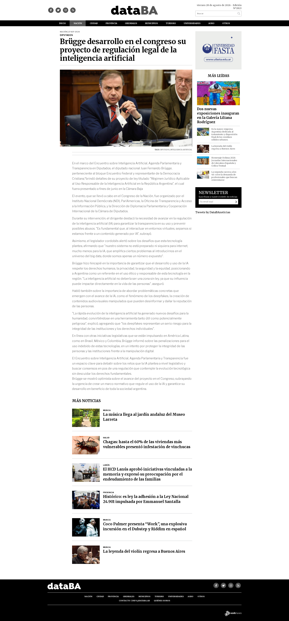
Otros (226, 23)
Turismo (171, 23)
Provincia (111, 23)
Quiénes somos (162, 600)
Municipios (151, 23)
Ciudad (94, 23)
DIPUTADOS (165, 150)
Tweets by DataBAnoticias (212, 212)
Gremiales (131, 23)
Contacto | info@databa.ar (134, 600)
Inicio (62, 23)
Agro (211, 23)
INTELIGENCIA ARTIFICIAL (181, 150)
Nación (78, 23)
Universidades (192, 23)
